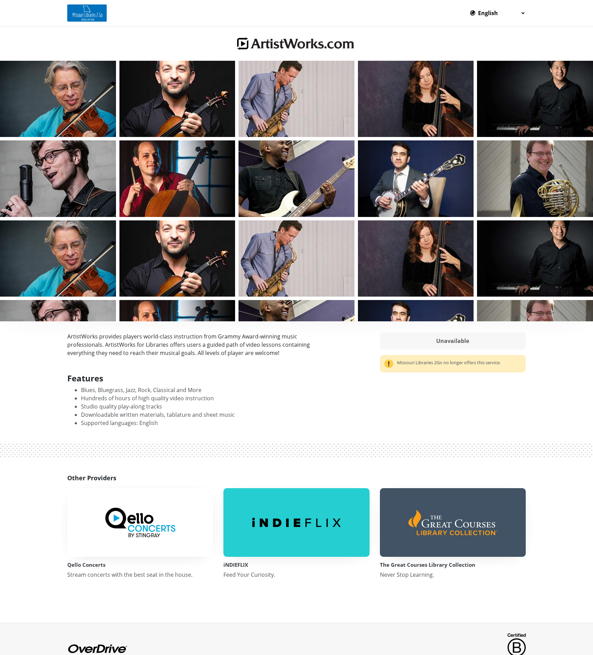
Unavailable (452, 341)
